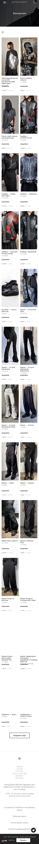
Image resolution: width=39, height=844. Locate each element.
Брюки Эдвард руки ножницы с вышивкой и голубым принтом (28, 659)
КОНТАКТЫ (19, 771)
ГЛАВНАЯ (19, 767)
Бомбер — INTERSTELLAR (26, 137)
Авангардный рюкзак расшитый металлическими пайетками (10, 80)
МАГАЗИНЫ (19, 778)
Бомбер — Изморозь (28, 194)
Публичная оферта (19, 816)
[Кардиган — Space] (10, 693)
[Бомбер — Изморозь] (28, 172)
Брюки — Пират (8, 483)
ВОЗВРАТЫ (19, 776)
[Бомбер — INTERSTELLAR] (28, 115)
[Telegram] (33, 838)
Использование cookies (19, 823)
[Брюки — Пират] (10, 461)
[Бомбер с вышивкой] (28, 230)
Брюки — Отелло (27, 425)
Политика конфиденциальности (19, 829)
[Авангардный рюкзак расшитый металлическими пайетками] (10, 57)
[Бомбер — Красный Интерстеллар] (10, 230)
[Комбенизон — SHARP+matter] (28, 693)
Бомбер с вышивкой (28, 252)
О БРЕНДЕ (19, 769)
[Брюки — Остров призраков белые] (10, 403)
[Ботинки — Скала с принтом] (10, 288)
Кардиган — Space (9, 714)
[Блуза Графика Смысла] (28, 57)
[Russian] (5, 841)
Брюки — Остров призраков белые (8, 426)
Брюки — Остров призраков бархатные (27, 369)
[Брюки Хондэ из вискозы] (10, 577)
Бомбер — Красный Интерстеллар (9, 253)
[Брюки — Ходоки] (28, 461)
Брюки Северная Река (26, 541)
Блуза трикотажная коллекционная (9, 137)
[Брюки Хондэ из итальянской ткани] (28, 577)
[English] (3, 841)
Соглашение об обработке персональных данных (19, 808)
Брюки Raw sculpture (10, 541)
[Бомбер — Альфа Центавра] (10, 172)
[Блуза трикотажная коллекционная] (10, 115)
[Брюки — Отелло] (28, 403)
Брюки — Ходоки (27, 483)
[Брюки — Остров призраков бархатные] (28, 346)
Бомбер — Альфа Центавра (8, 195)
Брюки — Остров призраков (8, 368)
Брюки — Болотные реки (28, 310)
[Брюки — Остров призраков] (10, 346)
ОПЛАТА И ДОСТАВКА (19, 773)
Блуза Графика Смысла (26, 79)
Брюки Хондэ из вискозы (8, 599)
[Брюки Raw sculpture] (10, 519)
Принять (23, 840)
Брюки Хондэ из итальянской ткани (28, 599)
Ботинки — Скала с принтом (9, 310)
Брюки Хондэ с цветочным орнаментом (7, 658)
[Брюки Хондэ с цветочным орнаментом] (10, 635)
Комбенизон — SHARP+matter (26, 715)
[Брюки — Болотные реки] (28, 288)
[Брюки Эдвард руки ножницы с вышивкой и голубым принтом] (28, 635)
